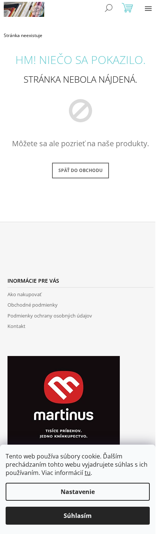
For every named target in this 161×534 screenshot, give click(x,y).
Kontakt (16, 326)
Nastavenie (78, 492)
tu (88, 473)
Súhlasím (78, 516)
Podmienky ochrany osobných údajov (49, 315)
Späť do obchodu (80, 170)
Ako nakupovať (24, 294)
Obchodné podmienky (32, 304)
